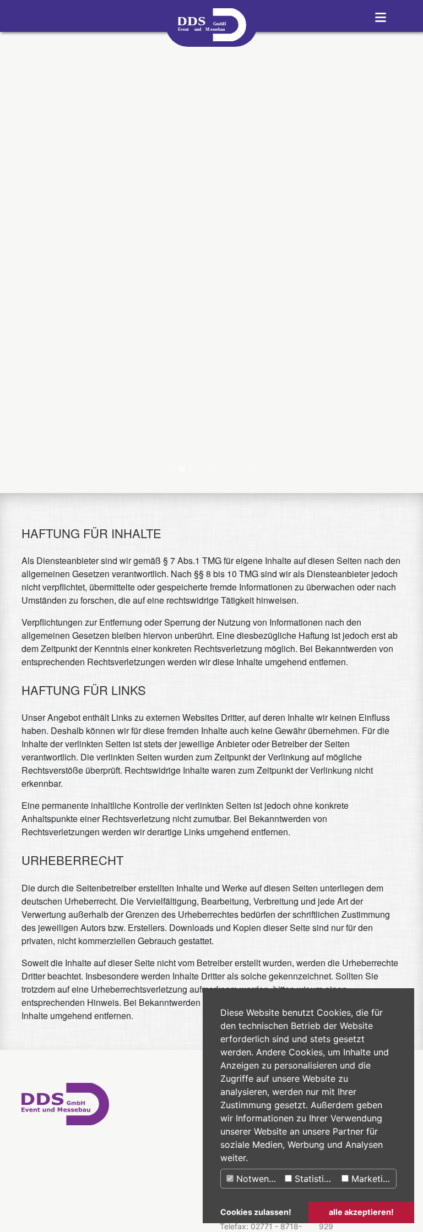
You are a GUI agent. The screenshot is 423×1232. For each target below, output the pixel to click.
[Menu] (383, 16)
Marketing (371, 1178)
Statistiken (315, 1178)
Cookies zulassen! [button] (255, 1212)
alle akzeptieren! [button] (361, 1212)
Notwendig (258, 1178)
